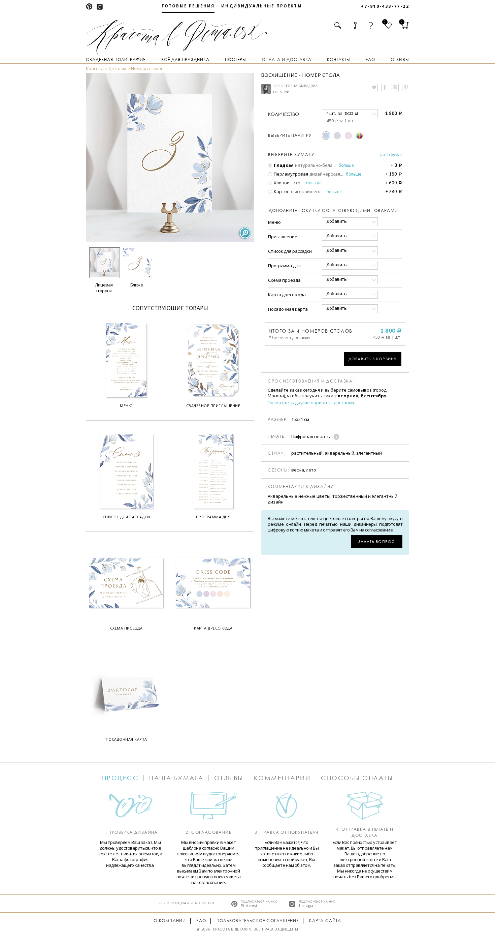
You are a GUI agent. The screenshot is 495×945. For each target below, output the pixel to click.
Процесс (120, 778)
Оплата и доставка (286, 59)
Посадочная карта (287, 309)
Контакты (338, 59)
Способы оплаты (357, 778)
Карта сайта (325, 920)
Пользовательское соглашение (258, 920)
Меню (274, 222)
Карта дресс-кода (286, 295)
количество (283, 114)
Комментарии (282, 778)
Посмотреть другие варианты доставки (311, 402)
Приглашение (282, 237)
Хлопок (281, 182)
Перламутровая (290, 174)
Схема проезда (284, 280)
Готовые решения (188, 6)
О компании (170, 920)
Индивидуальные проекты (261, 6)
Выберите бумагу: (292, 155)
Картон (281, 191)
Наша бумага (176, 778)
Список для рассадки (290, 251)
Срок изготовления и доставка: (311, 381)
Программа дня (284, 266)
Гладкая (283, 165)
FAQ (370, 59)
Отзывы (400, 59)
